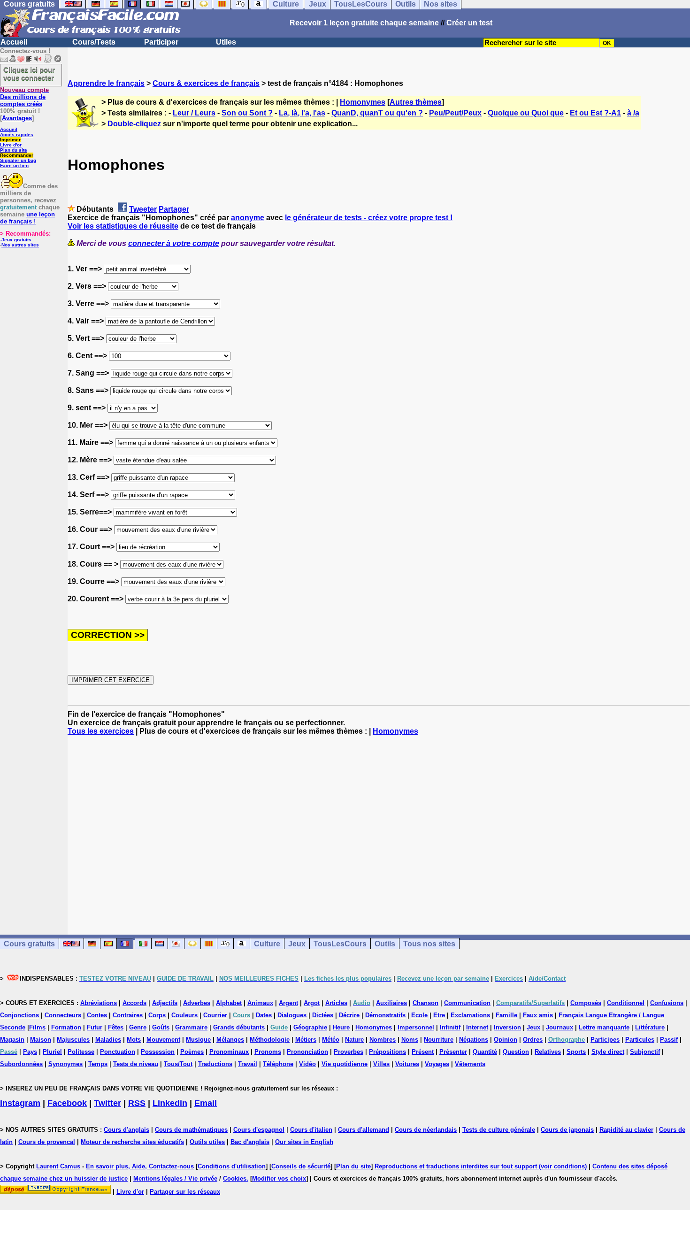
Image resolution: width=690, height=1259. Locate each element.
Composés (585, 1002)
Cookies (234, 1178)
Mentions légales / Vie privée (175, 1178)
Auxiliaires (391, 1002)
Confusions (666, 1002)
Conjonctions (19, 1015)
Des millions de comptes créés (24, 96)
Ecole (419, 1015)
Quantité (485, 1051)
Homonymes (362, 102)
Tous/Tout (178, 1063)
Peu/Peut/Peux (455, 113)
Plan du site (13, 150)
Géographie (310, 1027)
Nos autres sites (20, 244)
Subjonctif (645, 1051)
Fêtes (115, 1027)
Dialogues (292, 1015)
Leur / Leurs (194, 113)
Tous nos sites (429, 944)
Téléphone (278, 1063)
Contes (97, 1015)
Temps (97, 1063)
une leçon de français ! (27, 218)
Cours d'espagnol (258, 1129)
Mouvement (163, 1039)
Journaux (559, 1027)
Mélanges (230, 1039)
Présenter (453, 1051)
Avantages (17, 118)
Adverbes (196, 1002)
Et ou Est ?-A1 (595, 113)
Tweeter (143, 209)
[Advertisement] (378, 826)
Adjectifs (164, 1002)
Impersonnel (416, 1027)
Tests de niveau (135, 1063)
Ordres (533, 1039)
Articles (336, 1002)
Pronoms (267, 1051)
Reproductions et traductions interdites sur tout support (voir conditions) (481, 1166)
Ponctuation (117, 1051)
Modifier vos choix (279, 1178)
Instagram (20, 1103)
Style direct (607, 1051)
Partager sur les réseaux (185, 1191)
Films (37, 1027)
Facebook (67, 1103)
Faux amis (538, 1015)
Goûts (160, 1027)
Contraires (128, 1015)
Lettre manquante (604, 1027)
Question (516, 1051)
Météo (330, 1039)
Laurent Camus (58, 1166)
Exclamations (470, 1015)
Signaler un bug (18, 160)
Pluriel (52, 1051)
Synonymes (65, 1063)
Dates (264, 1015)
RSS (137, 1103)
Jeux (297, 944)
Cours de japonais (567, 1129)
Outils (385, 944)
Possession (158, 1051)
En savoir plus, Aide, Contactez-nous (140, 1166)
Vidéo (307, 1063)
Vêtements (470, 1063)
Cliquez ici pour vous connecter (29, 74)
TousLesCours (340, 944)
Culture (267, 944)
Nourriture (438, 1039)
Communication (467, 1002)
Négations (473, 1039)
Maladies (108, 1039)
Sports (576, 1051)
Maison (40, 1039)
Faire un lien (14, 165)
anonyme (247, 218)
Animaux (260, 1002)
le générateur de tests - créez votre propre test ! (368, 218)
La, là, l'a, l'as (302, 113)
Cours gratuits (29, 944)
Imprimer (10, 139)
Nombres (382, 1039)
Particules (639, 1039)
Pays (30, 1051)
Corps (157, 1015)
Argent (288, 1002)
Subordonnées (21, 1063)
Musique (198, 1039)
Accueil (13, 42)
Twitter (107, 1103)
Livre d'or (11, 144)
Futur (94, 1027)
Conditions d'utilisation (232, 1166)
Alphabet (229, 1002)
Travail (247, 1063)
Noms (409, 1039)
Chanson (425, 1002)
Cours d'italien (311, 1129)
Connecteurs (63, 1015)
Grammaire (191, 1027)
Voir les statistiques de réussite (123, 226)
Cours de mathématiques (191, 1129)
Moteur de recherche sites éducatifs (132, 1141)
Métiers (305, 1039)
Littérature (650, 1027)
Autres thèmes (416, 102)
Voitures (407, 1063)
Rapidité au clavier (626, 1129)
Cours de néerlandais (426, 1129)
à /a (633, 113)
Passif (669, 1039)
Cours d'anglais (126, 1129)
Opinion (505, 1039)
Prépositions (387, 1051)
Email (205, 1103)
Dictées (322, 1015)
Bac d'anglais (249, 1141)
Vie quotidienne (345, 1063)
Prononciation (307, 1051)
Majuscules (73, 1039)
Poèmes (192, 1051)
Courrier (215, 1015)
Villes (381, 1063)
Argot (312, 1002)
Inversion (507, 1027)
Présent (423, 1051)
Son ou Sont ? (247, 113)
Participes (605, 1039)
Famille (506, 1015)
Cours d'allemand (363, 1129)
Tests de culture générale (498, 1129)
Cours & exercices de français (206, 83)
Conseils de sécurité (300, 1166)
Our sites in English (304, 1141)
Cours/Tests (93, 42)
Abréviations (98, 1002)
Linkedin (170, 1103)
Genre (137, 1027)
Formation (66, 1027)
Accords (134, 1002)
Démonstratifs (385, 1015)
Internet (477, 1027)
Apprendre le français (106, 83)
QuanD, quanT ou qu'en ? (377, 113)
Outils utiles (207, 1141)
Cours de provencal (46, 1141)
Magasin (12, 1039)
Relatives (548, 1051)
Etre (439, 1015)
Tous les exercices (101, 731)
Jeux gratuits (16, 239)
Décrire (349, 1015)
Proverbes (348, 1051)
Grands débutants (239, 1027)
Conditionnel (625, 1002)
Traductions (215, 1063)
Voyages (437, 1063)
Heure (341, 1027)
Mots (134, 1039)
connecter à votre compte (173, 243)
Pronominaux (229, 1051)
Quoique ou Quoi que (526, 113)
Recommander (16, 155)
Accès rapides (16, 134)
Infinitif (450, 1027)
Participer (161, 42)
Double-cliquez (134, 124)
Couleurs (184, 1015)
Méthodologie (270, 1039)
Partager (174, 209)
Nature (354, 1039)
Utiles (226, 42)
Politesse (81, 1051)
